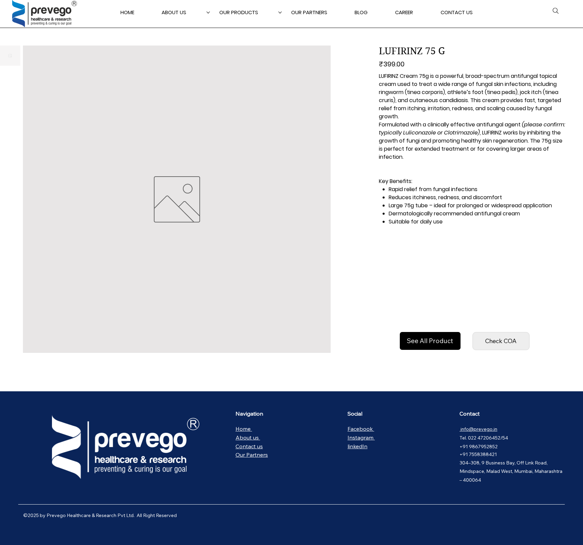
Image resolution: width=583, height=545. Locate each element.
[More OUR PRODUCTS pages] (280, 12)
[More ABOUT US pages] (208, 12)
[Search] (556, 11)
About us (247, 437)
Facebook (361, 428)
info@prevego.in (478, 429)
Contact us (249, 446)
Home (243, 428)
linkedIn (357, 446)
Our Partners (251, 454)
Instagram (361, 437)
